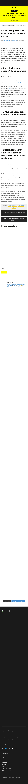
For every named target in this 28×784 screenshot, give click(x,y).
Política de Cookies (6, 768)
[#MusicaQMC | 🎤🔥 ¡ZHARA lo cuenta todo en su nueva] (14, 534)
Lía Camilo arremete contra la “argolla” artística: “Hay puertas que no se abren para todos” (14, 15)
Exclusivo (14, 205)
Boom (10, 205)
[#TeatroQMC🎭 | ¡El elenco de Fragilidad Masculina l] (14, 328)
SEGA (19, 82)
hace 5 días (15, 20)
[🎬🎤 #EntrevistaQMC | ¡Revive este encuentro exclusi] (14, 483)
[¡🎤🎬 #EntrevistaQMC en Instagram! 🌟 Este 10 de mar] (14, 586)
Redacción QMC (6, 40)
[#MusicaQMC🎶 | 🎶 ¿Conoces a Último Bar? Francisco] (14, 406)
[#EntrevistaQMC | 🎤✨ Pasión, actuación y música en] (14, 560)
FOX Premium (21, 205)
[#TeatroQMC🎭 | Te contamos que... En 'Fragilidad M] (14, 303)
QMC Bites (4, 762)
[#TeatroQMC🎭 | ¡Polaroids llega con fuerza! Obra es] (14, 380)
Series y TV (14, 40)
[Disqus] (14, 245)
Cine (3, 757)
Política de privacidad (7, 771)
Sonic (10, 88)
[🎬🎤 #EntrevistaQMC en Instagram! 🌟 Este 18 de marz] (14, 509)
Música (3, 759)
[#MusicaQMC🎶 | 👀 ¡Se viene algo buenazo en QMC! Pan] (14, 457)
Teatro (3, 766)
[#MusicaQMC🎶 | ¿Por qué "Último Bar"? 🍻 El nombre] (14, 431)
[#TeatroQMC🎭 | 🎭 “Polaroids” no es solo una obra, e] (14, 354)
